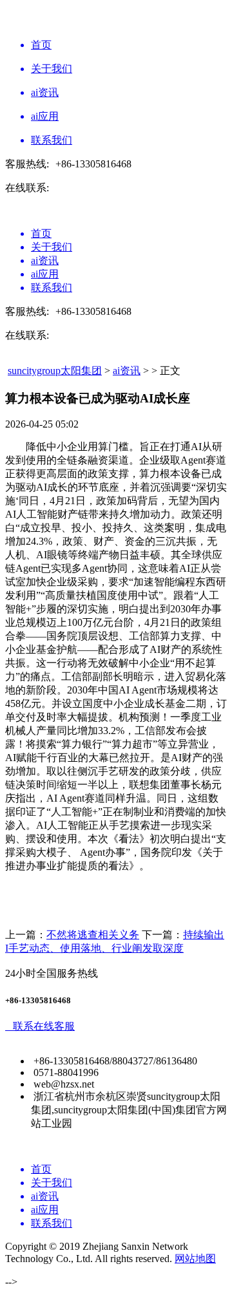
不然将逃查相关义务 (92, 934)
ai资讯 (126, 370)
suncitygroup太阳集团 (55, 370)
